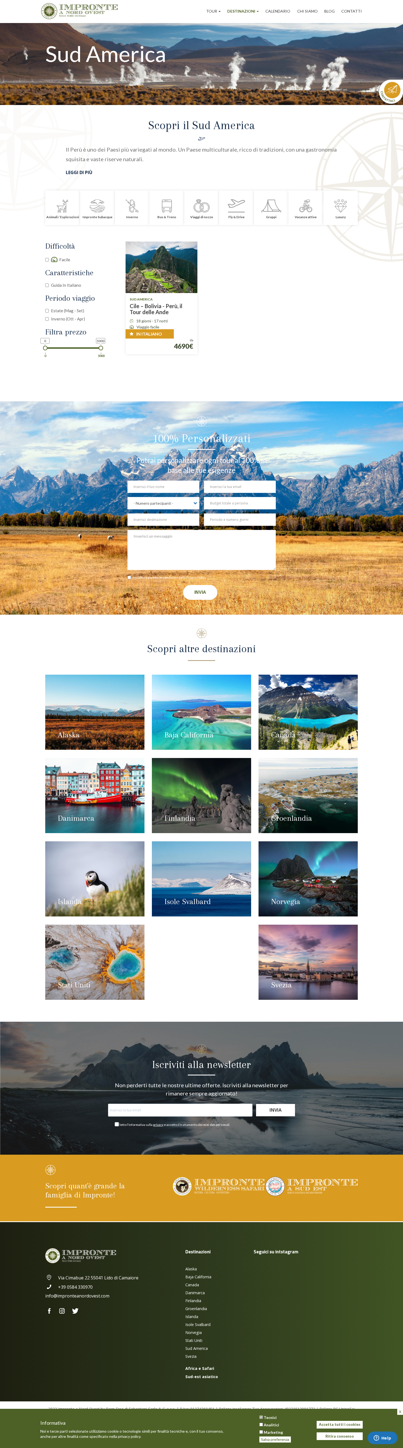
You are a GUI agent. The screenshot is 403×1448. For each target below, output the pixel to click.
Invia (200, 592)
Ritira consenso (339, 1436)
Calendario (277, 11)
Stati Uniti (74, 984)
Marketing (273, 1432)
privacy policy (129, 1436)
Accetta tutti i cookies (340, 1424)
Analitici (271, 1425)
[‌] (51, 1311)
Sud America (196, 1348)
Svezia (281, 984)
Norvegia (285, 901)
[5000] (101, 348)
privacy (158, 1125)
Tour (212, 11)
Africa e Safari (199, 1368)
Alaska (69, 734)
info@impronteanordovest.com (77, 1296)
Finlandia (179, 818)
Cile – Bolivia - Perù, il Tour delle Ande (156, 309)
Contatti (351, 11)
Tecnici (270, 1417)
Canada (283, 734)
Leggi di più (79, 172)
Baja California (189, 734)
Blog (329, 11)
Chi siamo (307, 11)
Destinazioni (241, 11)
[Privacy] (130, 578)
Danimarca (76, 818)
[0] (45, 348)
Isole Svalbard (187, 901)
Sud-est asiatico (201, 1376)
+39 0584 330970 (75, 1287)
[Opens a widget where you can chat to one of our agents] (382, 1438)
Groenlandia (291, 818)
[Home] (81, 11)
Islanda (70, 901)
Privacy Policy (196, 577)
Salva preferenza (275, 1439)
